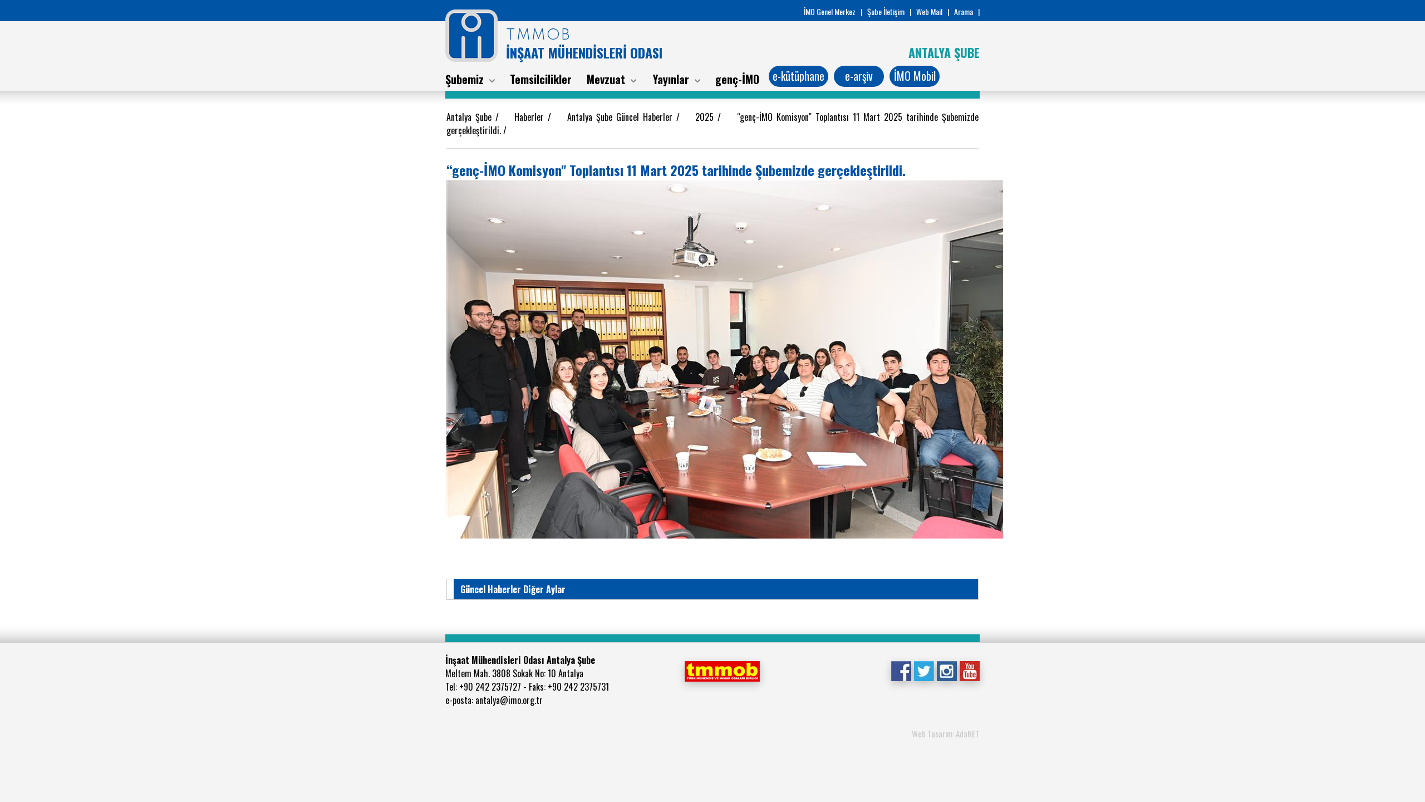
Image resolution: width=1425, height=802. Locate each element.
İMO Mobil (915, 75)
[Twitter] (923, 670)
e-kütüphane (798, 75)
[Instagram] (946, 670)
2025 (706, 117)
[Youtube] (969, 670)
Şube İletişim (886, 11)
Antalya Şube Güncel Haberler (621, 117)
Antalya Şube (470, 117)
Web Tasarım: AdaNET (946, 733)
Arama (963, 11)
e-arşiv (859, 75)
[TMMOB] (722, 670)
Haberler (531, 117)
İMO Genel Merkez (830, 11)
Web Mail (929, 11)
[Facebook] (901, 670)
